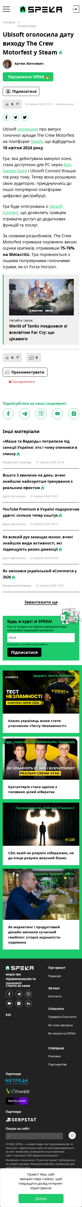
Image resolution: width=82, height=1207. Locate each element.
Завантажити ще (41, 602)
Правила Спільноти (62, 1017)
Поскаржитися (23, 381)
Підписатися (24, 91)
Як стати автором (60, 1025)
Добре (41, 1198)
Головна (9, 22)
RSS (8, 1015)
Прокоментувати (27, 372)
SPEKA (19, 1144)
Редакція (54, 976)
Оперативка (26, 26)
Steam (37, 141)
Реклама (54, 1056)
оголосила (28, 129)
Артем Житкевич (29, 63)
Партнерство (57, 1064)
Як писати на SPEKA (62, 1033)
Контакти (55, 996)
